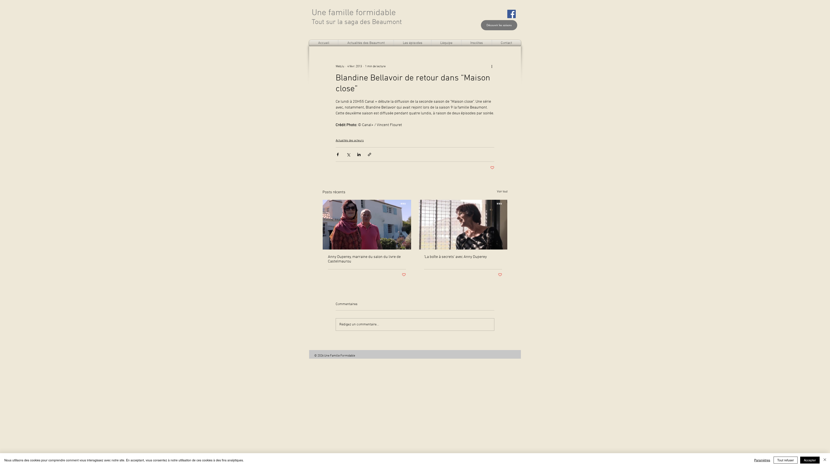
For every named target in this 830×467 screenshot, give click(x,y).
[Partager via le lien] (369, 154)
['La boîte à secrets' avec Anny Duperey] (463, 224)
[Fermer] (824, 460)
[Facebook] (511, 14)
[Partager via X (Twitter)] (348, 154)
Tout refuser (785, 460)
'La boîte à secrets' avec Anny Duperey (455, 257)
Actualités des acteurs (350, 140)
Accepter (810, 460)
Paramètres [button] (762, 460)
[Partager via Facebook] (338, 154)
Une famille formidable (354, 13)
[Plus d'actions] (491, 66)
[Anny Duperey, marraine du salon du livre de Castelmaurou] (367, 224)
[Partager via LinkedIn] (359, 154)
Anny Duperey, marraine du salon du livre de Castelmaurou (364, 259)
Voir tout (502, 192)
